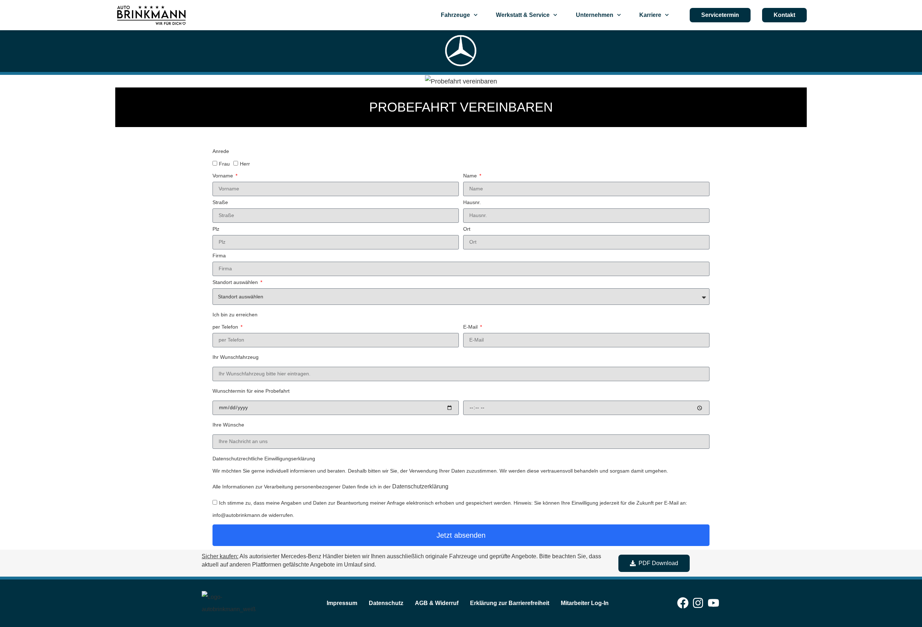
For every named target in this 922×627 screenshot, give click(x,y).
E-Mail (471, 327)
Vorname (223, 176)
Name (470, 176)
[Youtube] (713, 603)
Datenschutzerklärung (420, 486)
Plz (215, 229)
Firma (219, 255)
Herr (245, 164)
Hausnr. (472, 202)
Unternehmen (594, 15)
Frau (224, 164)
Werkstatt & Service (523, 15)
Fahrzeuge (455, 15)
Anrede (220, 151)
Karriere (650, 15)
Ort (466, 229)
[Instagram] (698, 603)
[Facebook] (683, 603)
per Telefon (226, 327)
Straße (220, 202)
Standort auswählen (235, 282)
